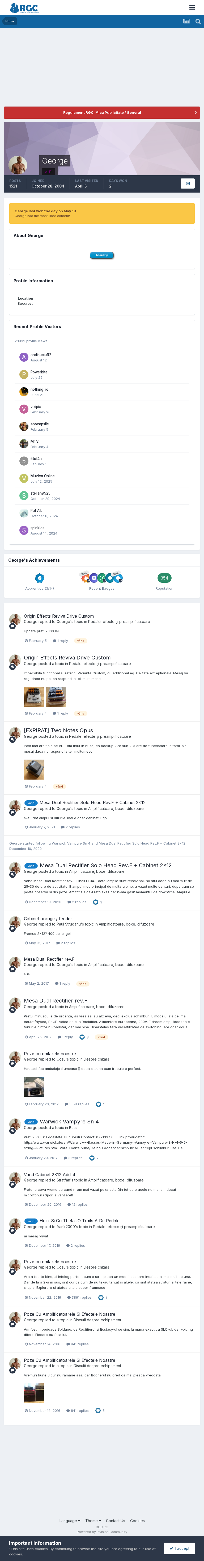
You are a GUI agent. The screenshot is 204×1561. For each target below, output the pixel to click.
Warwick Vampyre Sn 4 (71, 843)
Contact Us (115, 1520)
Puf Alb (36, 510)
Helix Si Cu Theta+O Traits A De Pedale (80, 1220)
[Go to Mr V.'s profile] (23, 443)
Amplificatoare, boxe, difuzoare (116, 808)
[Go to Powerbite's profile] (23, 374)
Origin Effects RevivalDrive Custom (59, 616)
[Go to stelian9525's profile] (23, 495)
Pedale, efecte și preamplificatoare (119, 621)
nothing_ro (39, 389)
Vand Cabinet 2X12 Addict (49, 1174)
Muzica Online (43, 476)
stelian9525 (40, 493)
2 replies (72, 827)
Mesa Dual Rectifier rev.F (49, 959)
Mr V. (35, 441)
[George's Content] (188, 183)
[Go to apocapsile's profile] (23, 426)
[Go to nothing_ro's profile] (23, 391)
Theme (92, 1520)
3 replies (75, 1158)
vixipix (36, 407)
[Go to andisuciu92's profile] (23, 357)
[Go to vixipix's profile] (23, 409)
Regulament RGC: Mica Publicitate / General (102, 112)
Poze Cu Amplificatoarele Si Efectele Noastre (69, 1314)
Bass (73, 1127)
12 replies (79, 1204)
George (30, 621)
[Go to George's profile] (15, 619)
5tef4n (36, 459)
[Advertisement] (66, 69)
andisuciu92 (41, 355)
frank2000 (66, 1226)
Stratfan (63, 1180)
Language (69, 1520)
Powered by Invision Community (102, 1532)
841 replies (79, 1344)
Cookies (137, 1520)
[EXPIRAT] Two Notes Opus (58, 730)
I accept (181, 1548)
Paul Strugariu (69, 924)
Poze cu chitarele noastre (50, 1053)
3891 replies (78, 1104)
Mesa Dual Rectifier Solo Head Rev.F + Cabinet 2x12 (93, 802)
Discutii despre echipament (97, 1320)
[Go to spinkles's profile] (23, 530)
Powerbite (39, 372)
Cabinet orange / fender (48, 918)
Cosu (61, 1059)
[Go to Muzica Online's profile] (23, 478)
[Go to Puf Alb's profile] (23, 512)
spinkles (37, 528)
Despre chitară (96, 1059)
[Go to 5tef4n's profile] (23, 461)
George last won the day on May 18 (45, 211)
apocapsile (40, 424)
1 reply (62, 640)
